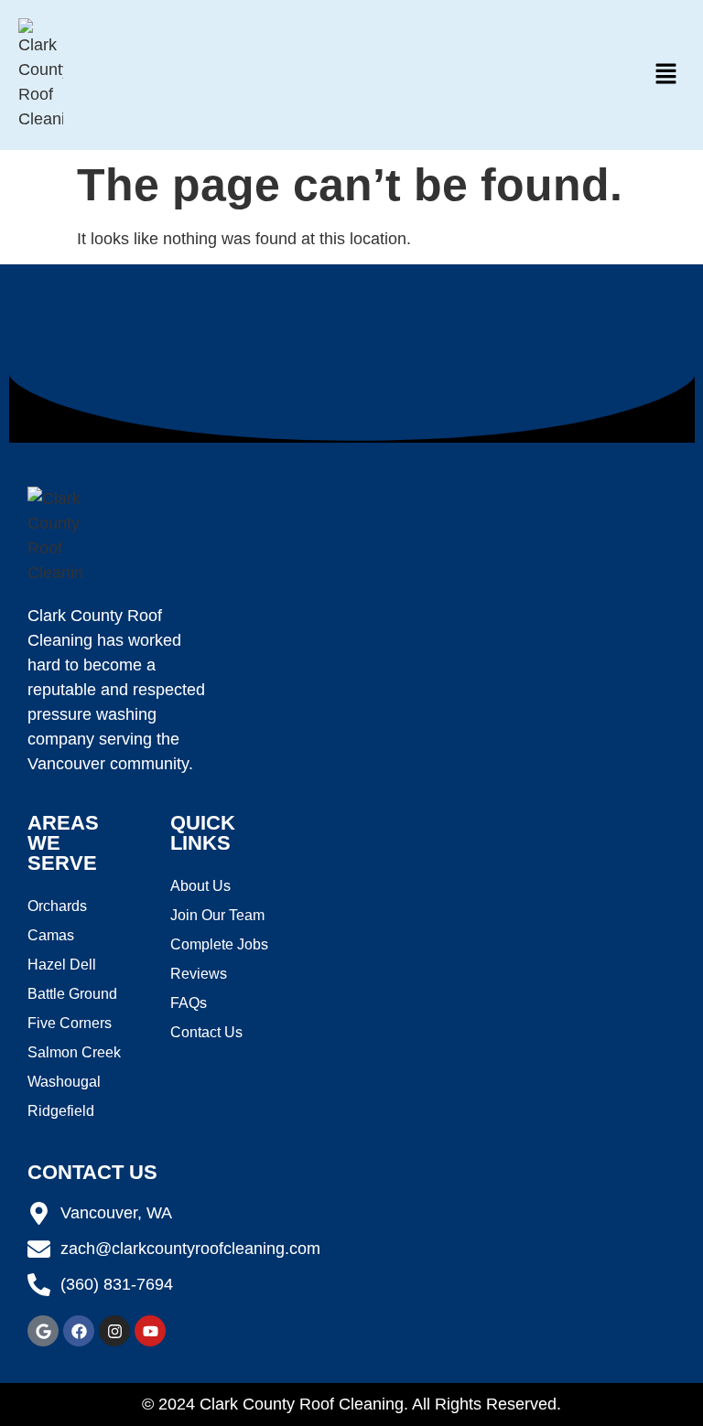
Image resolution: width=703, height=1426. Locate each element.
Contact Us (206, 1032)
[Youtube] (150, 1330)
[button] (666, 75)
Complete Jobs (219, 944)
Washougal (64, 1081)
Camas (50, 935)
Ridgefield (60, 1111)
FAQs (188, 1003)
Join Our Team (217, 915)
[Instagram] (114, 1330)
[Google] (43, 1330)
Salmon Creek (74, 1052)
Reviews (198, 973)
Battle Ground (72, 994)
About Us (200, 886)
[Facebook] (78, 1330)
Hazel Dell (61, 964)
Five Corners (69, 1023)
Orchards (57, 906)
